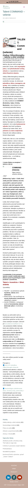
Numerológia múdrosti (9, 425)
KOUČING (14, 465)
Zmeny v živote (7, 434)
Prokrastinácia (7, 448)
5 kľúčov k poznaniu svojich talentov (14, 446)
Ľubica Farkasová (10, 18)
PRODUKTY (14, 472)
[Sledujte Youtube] (19, 477)
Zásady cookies (14, 481)
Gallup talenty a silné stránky (12, 422)
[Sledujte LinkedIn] (8, 477)
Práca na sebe (7, 428)
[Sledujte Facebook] (14, 477)
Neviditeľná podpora (9, 451)
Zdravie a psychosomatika (11, 431)
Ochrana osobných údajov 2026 (15, 485)
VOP (5, 485)
